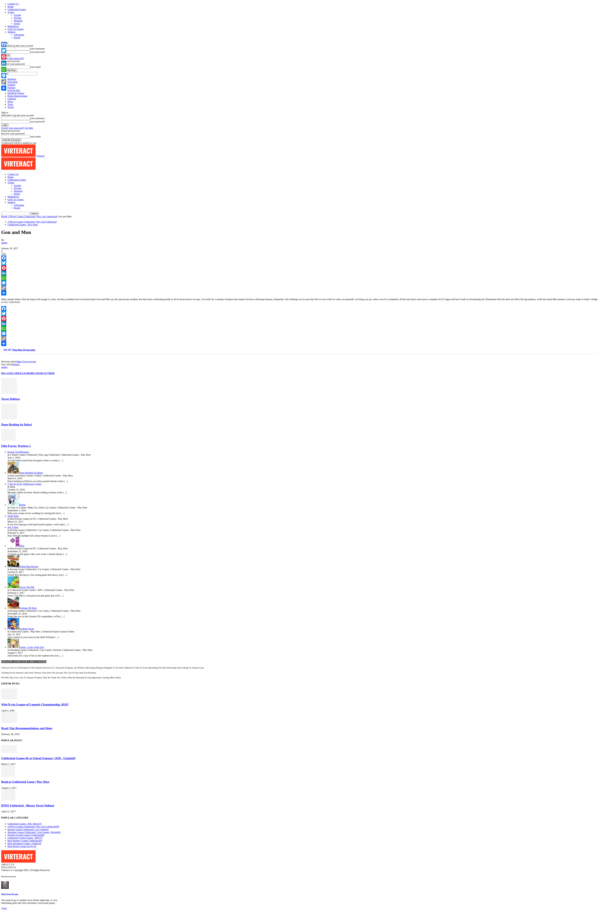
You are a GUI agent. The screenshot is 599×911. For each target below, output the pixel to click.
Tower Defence (10, 399)
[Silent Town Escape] (5, 888)
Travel (10, 107)
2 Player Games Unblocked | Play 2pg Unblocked (32, 216)
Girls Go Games (15, 29)
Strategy (11, 32)
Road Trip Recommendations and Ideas (26, 728)
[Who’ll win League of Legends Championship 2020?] (9, 698)
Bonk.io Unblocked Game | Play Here (25, 781)
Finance (11, 87)
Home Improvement (17, 96)
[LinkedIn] (299, 272)
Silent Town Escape (26, 361)
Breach (16, 364)
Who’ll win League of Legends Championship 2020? (35, 704)
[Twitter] (299, 262)
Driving (17, 18)
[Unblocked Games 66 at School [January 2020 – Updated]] (9, 752)
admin (4, 242)
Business (11, 79)
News (10, 101)
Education (12, 82)
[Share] (299, 292)
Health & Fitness (15, 93)
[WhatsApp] (299, 277)
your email (35, 67)
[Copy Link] (299, 287)
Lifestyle (11, 98)
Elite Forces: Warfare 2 (16, 446)
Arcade (17, 15)
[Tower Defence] (9, 392)
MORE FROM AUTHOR (41, 373)
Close (4, 908)
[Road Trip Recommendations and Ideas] (9, 722)
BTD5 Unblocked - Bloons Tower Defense (27, 805)
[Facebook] (299, 257)
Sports (17, 23)
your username (37, 48)
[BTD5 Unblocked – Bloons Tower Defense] (8, 799)
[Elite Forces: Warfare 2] (8, 439)
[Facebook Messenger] (299, 282)
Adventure (19, 34)
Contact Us (13, 3)
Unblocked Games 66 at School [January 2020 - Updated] (38, 758)
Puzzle (17, 37)
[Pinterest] (299, 267)
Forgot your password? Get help (17, 128)
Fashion (11, 84)
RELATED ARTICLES (14, 373)
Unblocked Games (16, 9)
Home (10, 6)
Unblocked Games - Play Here (22, 224)
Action (10, 12)
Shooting (18, 20)
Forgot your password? (12, 58)
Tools (10, 104)
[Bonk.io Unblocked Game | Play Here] (8, 775)
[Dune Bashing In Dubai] (9, 418)
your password (37, 52)
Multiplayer (13, 26)
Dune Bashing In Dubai (16, 424)
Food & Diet (13, 90)
